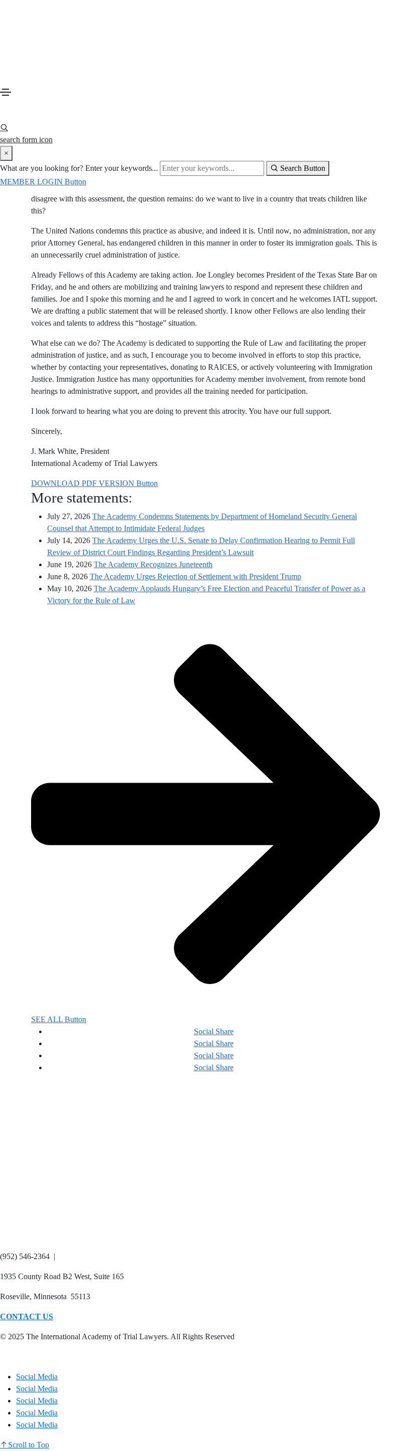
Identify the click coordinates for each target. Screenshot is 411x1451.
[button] (43, 181)
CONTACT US (26, 1316)
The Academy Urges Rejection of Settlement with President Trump (195, 576)
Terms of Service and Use (135, 1356)
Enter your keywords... (121, 168)
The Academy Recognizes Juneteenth (153, 564)
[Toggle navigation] (5, 92)
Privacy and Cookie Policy (42, 1356)
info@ (69, 1256)
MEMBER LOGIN (33, 1236)
